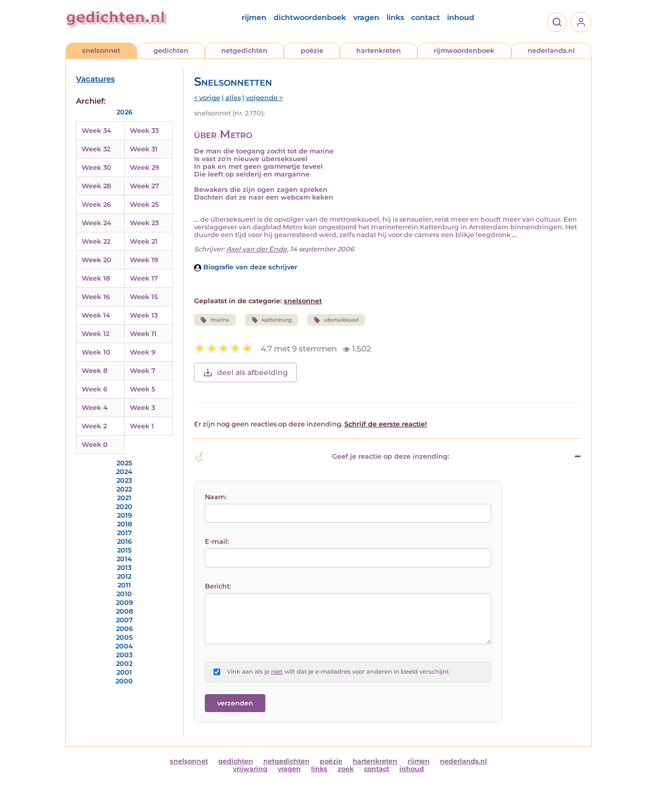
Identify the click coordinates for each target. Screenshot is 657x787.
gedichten (170, 50)
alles (233, 98)
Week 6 (94, 389)
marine (219, 320)
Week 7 (143, 371)
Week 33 (144, 130)
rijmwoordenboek (464, 50)
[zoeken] (557, 22)
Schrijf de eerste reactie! (385, 424)
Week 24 (96, 223)
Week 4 (95, 407)
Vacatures (95, 79)
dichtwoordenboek (310, 17)
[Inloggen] (581, 22)
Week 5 (142, 389)
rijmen (254, 17)
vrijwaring (250, 769)
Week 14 (96, 315)
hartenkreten (378, 50)
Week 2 (94, 426)
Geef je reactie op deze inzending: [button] (390, 456)
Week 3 (142, 407)
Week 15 (144, 297)
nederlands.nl (551, 50)
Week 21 (144, 241)
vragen (366, 17)
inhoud (460, 17)
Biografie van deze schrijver (249, 267)
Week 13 (144, 315)
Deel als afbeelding (252, 372)
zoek (346, 769)
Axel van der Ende (256, 249)
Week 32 (96, 149)
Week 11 (143, 334)
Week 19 (144, 260)
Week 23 (144, 223)
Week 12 (95, 334)
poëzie (312, 50)
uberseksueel (341, 320)
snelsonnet (101, 50)
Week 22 (96, 241)
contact (425, 17)
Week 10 (96, 352)
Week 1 (142, 426)
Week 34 (96, 130)
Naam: (216, 497)
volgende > (264, 98)
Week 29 (144, 167)
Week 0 (95, 444)
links (395, 17)
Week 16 (96, 297)
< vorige (207, 98)
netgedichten (244, 50)
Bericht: (218, 586)
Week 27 (144, 186)
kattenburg (277, 320)
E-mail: (217, 541)
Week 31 (144, 149)
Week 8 (94, 371)
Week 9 (143, 352)
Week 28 (96, 186)
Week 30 (96, 167)
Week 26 (96, 204)
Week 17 (144, 278)
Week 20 (96, 260)
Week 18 (96, 278)
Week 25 (144, 204)
